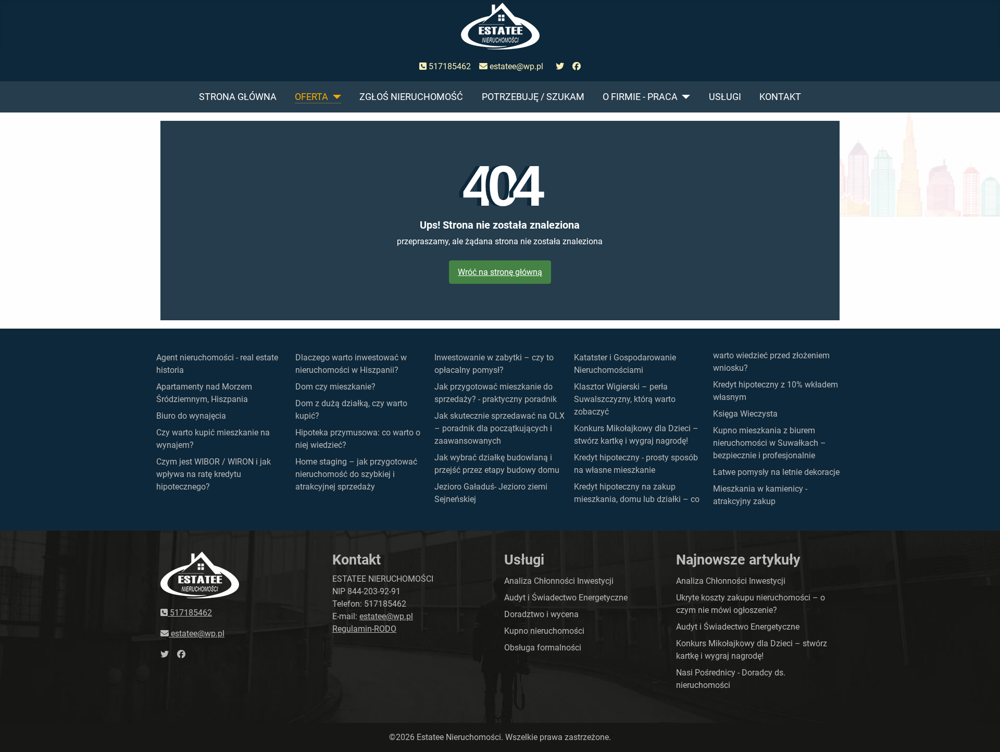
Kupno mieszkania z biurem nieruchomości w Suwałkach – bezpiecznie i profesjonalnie (769, 442)
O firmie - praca (640, 97)
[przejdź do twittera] (560, 66)
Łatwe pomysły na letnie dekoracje (776, 472)
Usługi (725, 97)
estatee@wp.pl (515, 66)
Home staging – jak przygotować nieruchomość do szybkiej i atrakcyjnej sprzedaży (356, 474)
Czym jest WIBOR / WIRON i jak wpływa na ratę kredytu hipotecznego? (213, 474)
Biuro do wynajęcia (191, 416)
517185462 (449, 66)
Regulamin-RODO (364, 629)
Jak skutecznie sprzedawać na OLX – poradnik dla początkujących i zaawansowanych (499, 428)
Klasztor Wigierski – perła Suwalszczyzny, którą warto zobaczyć (625, 399)
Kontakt (780, 97)
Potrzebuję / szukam (533, 97)
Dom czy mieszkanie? (335, 387)
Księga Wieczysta (745, 414)
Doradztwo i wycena (541, 614)
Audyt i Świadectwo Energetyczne (566, 598)
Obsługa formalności (542, 648)
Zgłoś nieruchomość (411, 97)
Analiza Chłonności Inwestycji (559, 581)
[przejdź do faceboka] (576, 66)
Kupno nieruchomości (544, 631)
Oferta (311, 97)
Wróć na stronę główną (500, 272)
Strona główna (238, 97)
